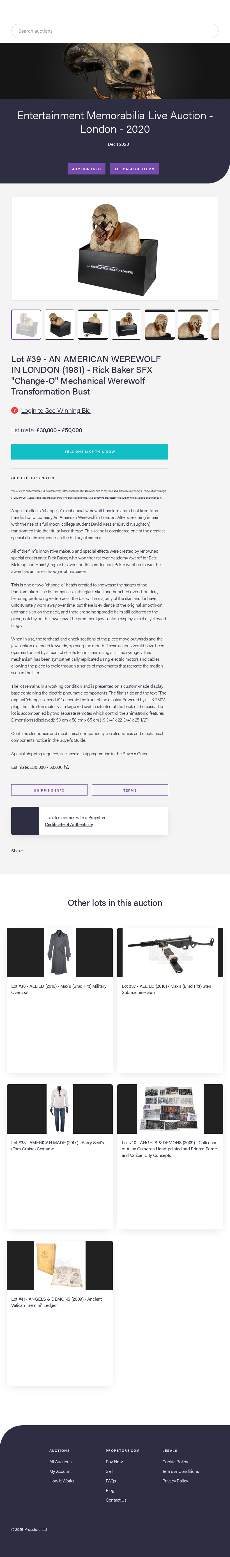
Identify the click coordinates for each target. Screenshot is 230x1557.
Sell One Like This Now (90, 451)
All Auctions (60, 1461)
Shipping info (49, 790)
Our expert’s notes (33, 477)
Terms (130, 790)
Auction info (86, 168)
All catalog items (134, 168)
